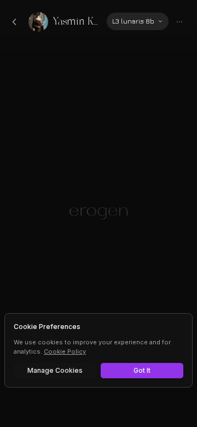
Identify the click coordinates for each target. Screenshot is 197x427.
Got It (142, 370)
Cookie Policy (65, 351)
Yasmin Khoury (75, 21)
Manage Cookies (55, 370)
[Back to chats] (14, 22)
